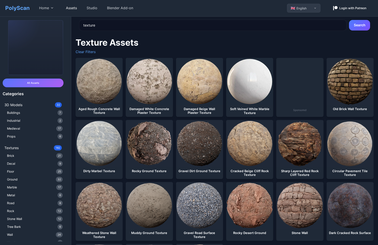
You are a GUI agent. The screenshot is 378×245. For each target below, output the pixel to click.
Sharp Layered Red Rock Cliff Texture (300, 173)
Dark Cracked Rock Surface (350, 233)
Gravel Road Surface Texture (199, 235)
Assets (71, 8)
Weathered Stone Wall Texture (99, 235)
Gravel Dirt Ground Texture (199, 171)
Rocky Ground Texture (149, 171)
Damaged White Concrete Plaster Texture (149, 111)
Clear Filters (86, 52)
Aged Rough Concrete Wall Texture (99, 111)
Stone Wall (300, 233)
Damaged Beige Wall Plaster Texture (199, 111)
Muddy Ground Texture (149, 233)
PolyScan (17, 8)
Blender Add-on (120, 8)
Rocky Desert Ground (249, 233)
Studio (92, 8)
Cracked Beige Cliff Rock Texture (250, 173)
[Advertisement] (303, 85)
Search (359, 25)
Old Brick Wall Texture (350, 109)
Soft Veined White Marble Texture (249, 111)
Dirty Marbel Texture (99, 171)
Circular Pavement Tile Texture (350, 173)
